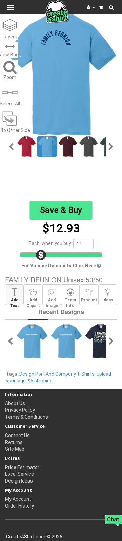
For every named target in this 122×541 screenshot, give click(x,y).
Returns (14, 442)
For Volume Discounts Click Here (59, 265)
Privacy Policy (20, 410)
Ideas (107, 300)
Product (89, 300)
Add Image (52, 301)
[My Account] (91, 7)
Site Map (14, 449)
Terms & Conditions (26, 417)
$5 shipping (40, 380)
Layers (10, 36)
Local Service (19, 474)
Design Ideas (19, 481)
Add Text (14, 301)
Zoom (9, 77)
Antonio (29, 174)
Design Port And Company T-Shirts (57, 374)
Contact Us (17, 435)
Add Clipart (33, 301)
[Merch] (101, 341)
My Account (18, 499)
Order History (19, 506)
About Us (15, 403)
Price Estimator (22, 467)
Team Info (70, 301)
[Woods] (32, 341)
